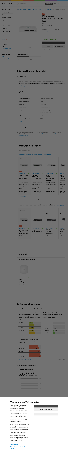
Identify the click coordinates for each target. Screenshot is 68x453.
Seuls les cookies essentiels (46, 409)
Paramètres (46, 414)
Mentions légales (14, 444)
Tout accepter (46, 406)
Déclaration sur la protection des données (18, 447)
